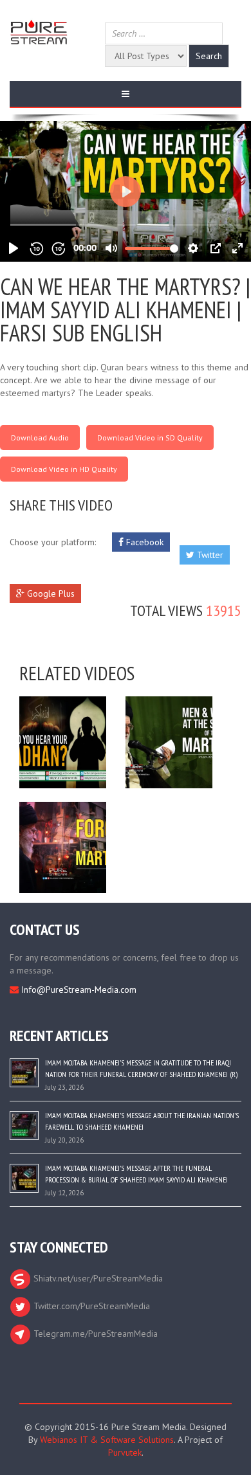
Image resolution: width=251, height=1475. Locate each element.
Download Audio (40, 437)
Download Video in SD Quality (150, 437)
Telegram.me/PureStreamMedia (94, 1333)
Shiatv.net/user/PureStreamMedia (97, 1278)
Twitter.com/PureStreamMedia (90, 1306)
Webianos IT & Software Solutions (107, 1439)
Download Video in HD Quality (64, 469)
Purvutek (125, 1452)
